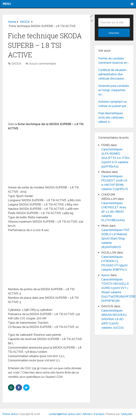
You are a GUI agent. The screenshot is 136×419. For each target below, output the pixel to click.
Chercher (114, 32)
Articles (87, 414)
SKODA (16, 63)
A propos (99, 414)
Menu (7, 4)
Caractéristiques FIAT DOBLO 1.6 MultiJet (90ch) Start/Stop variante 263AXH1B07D (115, 238)
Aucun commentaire (42, 63)
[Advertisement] (46, 96)
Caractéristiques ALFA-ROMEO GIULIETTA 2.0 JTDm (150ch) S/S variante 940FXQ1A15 (115, 158)
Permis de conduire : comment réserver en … (113, 60)
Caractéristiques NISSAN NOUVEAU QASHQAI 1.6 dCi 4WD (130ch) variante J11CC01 (114, 319)
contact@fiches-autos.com (65, 414)
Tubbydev (126, 414)
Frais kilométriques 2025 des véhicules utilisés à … (111, 117)
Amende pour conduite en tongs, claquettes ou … (113, 90)
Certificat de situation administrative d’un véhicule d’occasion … (112, 74)
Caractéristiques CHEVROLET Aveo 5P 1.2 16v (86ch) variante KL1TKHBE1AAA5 (113, 211)
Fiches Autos (10, 414)
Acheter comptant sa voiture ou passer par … (113, 104)
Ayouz (105, 275)
